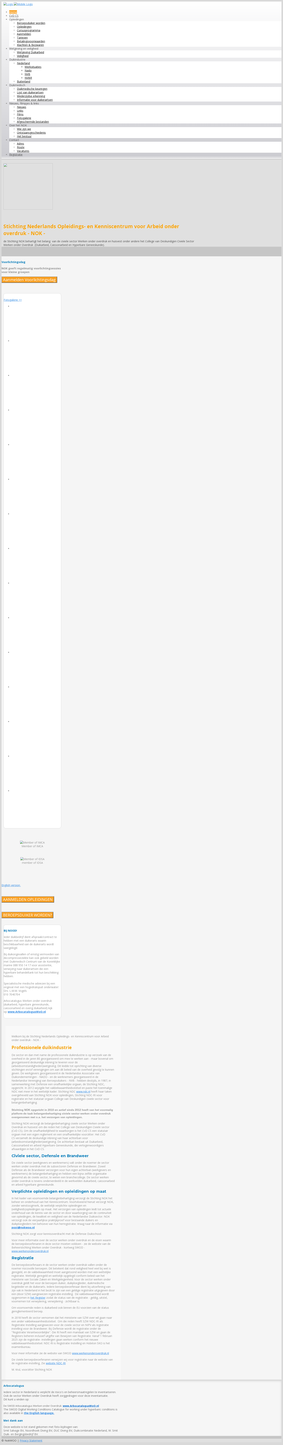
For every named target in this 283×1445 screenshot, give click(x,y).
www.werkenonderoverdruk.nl (30, 1251)
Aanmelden (24, 34)
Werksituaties (33, 67)
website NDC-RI (56, 1363)
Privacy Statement (31, 1440)
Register (39, 1297)
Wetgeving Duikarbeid (30, 52)
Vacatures (23, 151)
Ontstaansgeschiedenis (31, 132)
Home (13, 12)
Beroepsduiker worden (31, 23)
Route (20, 147)
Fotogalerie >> (13, 300)
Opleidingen (24, 26)
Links (20, 110)
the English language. (39, 1413)
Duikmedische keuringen (32, 89)
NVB (27, 74)
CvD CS (13, 15)
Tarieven (22, 37)
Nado (28, 70)
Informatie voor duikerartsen (35, 100)
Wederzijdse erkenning (31, 96)
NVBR (28, 78)
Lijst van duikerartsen (30, 92)
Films (20, 114)
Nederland (23, 63)
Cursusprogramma (28, 30)
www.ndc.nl (83, 1091)
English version (11, 885)
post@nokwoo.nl (23, 1227)
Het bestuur (24, 136)
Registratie (16, 154)
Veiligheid (22, 56)
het (32, 1297)
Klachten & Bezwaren (30, 45)
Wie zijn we (24, 129)
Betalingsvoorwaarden (31, 41)
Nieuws (21, 107)
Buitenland (23, 81)
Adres (20, 143)
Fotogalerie (24, 118)
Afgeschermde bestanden (33, 121)
